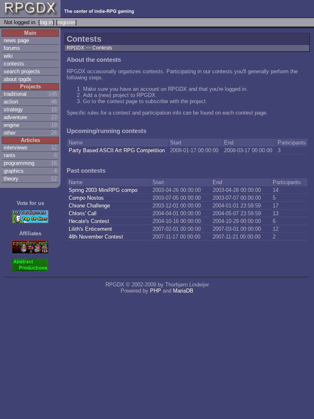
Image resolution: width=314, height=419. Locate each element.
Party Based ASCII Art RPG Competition (117, 150)
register (66, 22)
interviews (15, 147)
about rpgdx (17, 79)
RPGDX (75, 48)
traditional (15, 94)
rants (10, 155)
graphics (14, 171)
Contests (102, 48)
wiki (8, 56)
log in (46, 22)
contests (14, 64)
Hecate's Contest (89, 221)
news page (16, 40)
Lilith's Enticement (90, 229)
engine (11, 125)
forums (12, 48)
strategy (13, 109)
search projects (22, 71)
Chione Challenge (89, 206)
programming (19, 163)
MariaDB (183, 291)
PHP (155, 291)
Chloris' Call (82, 213)
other (10, 133)
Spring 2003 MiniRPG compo (103, 190)
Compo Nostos (86, 198)
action (11, 102)
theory (11, 179)
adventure (15, 117)
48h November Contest (96, 237)
